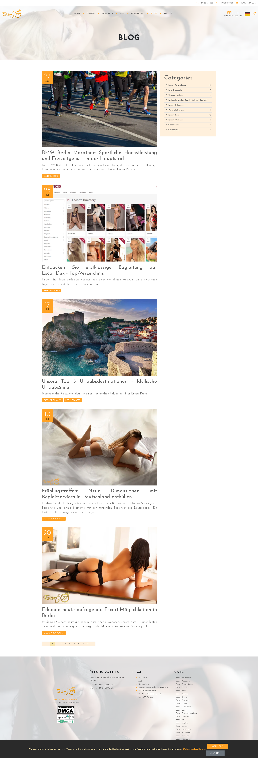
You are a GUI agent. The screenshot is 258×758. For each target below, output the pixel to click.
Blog (154, 14)
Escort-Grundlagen (54, 519)
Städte (168, 14)
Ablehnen (215, 753)
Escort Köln (179, 720)
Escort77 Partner (144, 697)
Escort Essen (180, 710)
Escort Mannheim (182, 733)
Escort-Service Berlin (146, 691)
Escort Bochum (181, 694)
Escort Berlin (180, 691)
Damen (91, 14)
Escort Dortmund (182, 700)
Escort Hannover (182, 716)
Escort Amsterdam (182, 678)
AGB (139, 681)
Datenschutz (142, 684)
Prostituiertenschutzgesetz (148, 694)
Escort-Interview (52, 400)
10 (88, 644)
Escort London (181, 726)
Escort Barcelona (182, 687)
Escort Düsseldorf (182, 707)
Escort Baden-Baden (183, 684)
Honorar (107, 14)
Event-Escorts (51, 176)
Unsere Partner (52, 291)
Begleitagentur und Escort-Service (152, 687)
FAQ (122, 14)
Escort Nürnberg (182, 739)
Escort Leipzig (181, 723)
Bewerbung (137, 14)
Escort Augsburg (182, 681)
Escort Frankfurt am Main (185, 713)
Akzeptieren (218, 746)
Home (77, 14)
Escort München (181, 736)
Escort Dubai (180, 703)
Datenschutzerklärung (194, 749)
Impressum (141, 678)
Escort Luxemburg (182, 729)
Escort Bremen (181, 697)
